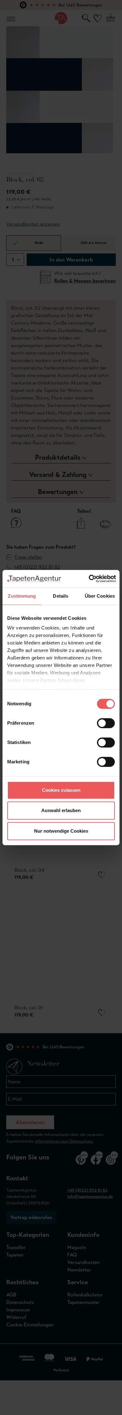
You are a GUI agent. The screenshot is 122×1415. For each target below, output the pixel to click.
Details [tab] (60, 596)
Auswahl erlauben (61, 810)
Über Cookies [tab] (100, 596)
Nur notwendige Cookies (61, 831)
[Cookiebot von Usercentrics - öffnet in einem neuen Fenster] (88, 579)
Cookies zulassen (61, 790)
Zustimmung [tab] (22, 596)
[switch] (106, 723)
